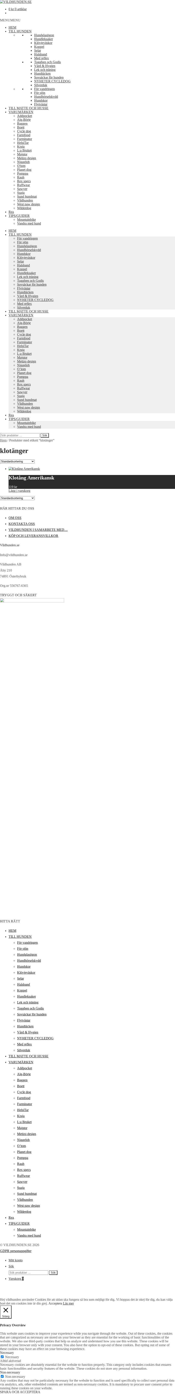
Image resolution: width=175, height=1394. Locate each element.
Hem (3, 440)
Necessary (12, 1357)
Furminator (24, 139)
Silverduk (40, 85)
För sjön (39, 93)
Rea (11, 212)
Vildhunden (25, 200)
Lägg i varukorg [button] (19, 490)
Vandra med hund (29, 223)
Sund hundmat (27, 196)
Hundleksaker (43, 39)
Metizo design (26, 158)
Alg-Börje (24, 119)
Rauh (20, 177)
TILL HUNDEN (20, 31)
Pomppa (22, 173)
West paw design (28, 204)
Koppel (39, 46)
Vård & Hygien (44, 66)
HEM (12, 27)
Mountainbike (26, 219)
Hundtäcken (42, 73)
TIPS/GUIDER (19, 216)
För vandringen (44, 89)
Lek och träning (44, 70)
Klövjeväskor (43, 43)
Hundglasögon (44, 35)
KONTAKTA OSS (22, 524)
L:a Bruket (24, 150)
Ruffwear (23, 185)
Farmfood (23, 135)
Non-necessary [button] (10, 1372)
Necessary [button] (7, 1353)
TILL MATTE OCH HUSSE (28, 108)
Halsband (40, 54)
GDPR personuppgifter (15, 1251)
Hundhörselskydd (46, 96)
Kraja (21, 146)
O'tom (21, 166)
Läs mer (68, 1303)
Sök (44, 435)
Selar (37, 50)
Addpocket (24, 116)
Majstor (22, 154)
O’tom (21, 369)
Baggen (22, 123)
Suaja (21, 192)
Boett (20, 127)
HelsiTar (23, 143)
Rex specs (24, 181)
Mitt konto (16, 1260)
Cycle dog (24, 131)
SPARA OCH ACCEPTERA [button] (20, 1392)
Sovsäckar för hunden (49, 77)
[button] (10, 20)
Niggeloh (23, 162)
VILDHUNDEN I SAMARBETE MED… (38, 530)
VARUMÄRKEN (21, 112)
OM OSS (15, 518)
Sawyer (22, 189)
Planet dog (24, 169)
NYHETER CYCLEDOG (52, 81)
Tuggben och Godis (47, 62)
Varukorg (16, 1278)
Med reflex (41, 58)
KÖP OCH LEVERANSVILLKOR (33, 536)
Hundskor (41, 100)
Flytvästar (40, 104)
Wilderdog (24, 208)
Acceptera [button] (55, 1303)
